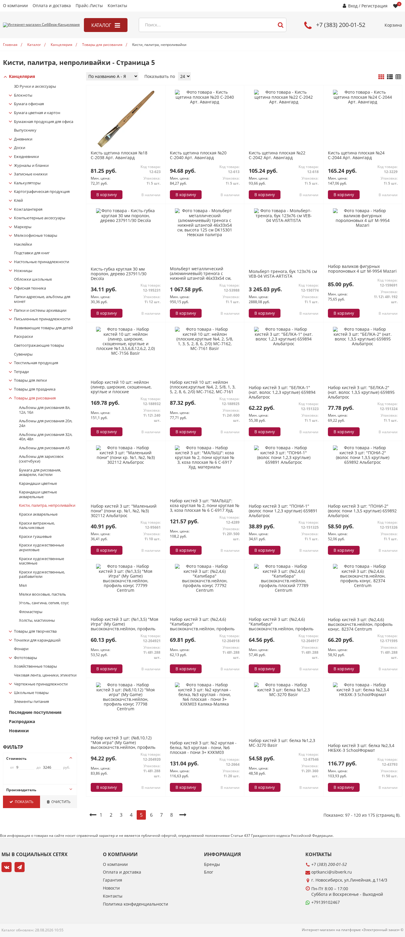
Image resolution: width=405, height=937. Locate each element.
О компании (15, 5)
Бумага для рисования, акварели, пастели (40, 472)
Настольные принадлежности (41, 262)
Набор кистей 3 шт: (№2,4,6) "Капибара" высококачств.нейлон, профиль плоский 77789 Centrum (281, 626)
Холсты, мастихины (37, 620)
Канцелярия (22, 76)
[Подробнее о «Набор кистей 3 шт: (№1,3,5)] (125, 590)
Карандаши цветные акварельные (38, 494)
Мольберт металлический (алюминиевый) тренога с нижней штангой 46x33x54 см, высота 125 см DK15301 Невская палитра (202, 278)
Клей (18, 200)
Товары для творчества (35, 631)
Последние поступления (35, 712)
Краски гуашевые (35, 536)
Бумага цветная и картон (37, 113)
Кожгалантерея (28, 209)
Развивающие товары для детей (43, 328)
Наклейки (23, 244)
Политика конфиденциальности (135, 904)
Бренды (212, 864)
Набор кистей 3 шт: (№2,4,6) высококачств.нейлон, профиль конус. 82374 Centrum (360, 624)
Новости (111, 888)
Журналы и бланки (31, 165)
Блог (208, 872)
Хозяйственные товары (35, 666)
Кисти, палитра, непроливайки (47, 505)
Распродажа (22, 721)
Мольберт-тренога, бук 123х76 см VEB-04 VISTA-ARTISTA (283, 273)
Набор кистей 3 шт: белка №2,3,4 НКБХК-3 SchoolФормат (361, 748)
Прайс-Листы (89, 5)
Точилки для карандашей (37, 640)
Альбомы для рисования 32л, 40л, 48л (45, 437)
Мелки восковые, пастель (42, 594)
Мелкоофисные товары (35, 235)
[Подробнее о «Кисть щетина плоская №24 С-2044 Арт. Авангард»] (362, 102)
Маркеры (22, 227)
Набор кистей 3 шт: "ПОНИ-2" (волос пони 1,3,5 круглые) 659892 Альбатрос (362, 511)
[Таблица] (398, 77)
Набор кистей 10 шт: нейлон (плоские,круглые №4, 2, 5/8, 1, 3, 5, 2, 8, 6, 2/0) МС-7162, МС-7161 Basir (202, 389)
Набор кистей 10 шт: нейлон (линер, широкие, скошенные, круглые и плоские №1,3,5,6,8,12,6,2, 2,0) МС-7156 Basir (121, 392)
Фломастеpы (30, 612)
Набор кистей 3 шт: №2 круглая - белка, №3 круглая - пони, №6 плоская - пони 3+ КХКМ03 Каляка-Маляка (203, 750)
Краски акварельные (38, 514)
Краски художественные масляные (41, 561)
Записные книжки (30, 174)
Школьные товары (31, 692)
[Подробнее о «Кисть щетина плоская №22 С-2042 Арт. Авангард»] (283, 102)
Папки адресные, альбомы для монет (42, 299)
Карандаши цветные (38, 483)
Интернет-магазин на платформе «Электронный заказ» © (353, 929)
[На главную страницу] (41, 25)
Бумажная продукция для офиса (43, 121)
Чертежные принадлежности (41, 684)
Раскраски (23, 336)
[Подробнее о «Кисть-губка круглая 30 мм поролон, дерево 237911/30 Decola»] (125, 220)
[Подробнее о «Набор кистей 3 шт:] (283, 343)
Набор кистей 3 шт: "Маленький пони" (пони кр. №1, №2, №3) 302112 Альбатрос (124, 511)
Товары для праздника (34, 389)
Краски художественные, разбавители (42, 574)
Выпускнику (25, 130)
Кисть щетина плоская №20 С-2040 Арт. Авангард (198, 155)
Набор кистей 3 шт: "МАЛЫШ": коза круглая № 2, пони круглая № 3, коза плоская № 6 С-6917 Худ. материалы (204, 507)
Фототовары (25, 657)
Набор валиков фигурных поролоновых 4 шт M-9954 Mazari (362, 268)
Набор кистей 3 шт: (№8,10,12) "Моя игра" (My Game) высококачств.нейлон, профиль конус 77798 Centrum (123, 744)
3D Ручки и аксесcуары (35, 86)
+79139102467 (325, 902)
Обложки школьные (33, 279)
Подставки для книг (32, 253)
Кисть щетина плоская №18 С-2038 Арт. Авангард (119, 155)
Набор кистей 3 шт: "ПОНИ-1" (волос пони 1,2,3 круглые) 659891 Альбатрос (283, 511)
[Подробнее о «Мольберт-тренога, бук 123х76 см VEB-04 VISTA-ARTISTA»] (283, 220)
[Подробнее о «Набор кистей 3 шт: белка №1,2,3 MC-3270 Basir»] (283, 694)
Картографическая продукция (42, 191)
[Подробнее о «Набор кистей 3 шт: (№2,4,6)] (204, 590)
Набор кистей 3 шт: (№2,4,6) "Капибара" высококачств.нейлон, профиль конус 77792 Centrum (202, 626)
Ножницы (23, 270)
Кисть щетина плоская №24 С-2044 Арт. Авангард (356, 155)
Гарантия (112, 880)
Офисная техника (30, 288)
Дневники (23, 139)
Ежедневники (26, 156)
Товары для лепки (30, 380)
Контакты (117, 5)
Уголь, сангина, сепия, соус (44, 603)
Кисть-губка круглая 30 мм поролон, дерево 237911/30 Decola (118, 274)
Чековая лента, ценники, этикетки (45, 675)
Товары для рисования (35, 398)
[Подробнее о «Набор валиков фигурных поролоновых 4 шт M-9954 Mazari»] (362, 225)
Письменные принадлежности (42, 319)
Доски (19, 147)
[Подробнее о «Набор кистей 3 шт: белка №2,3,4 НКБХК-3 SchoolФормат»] (362, 694)
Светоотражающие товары (39, 345)
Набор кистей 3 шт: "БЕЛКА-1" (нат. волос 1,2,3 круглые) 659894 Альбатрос (282, 392)
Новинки (19, 730)
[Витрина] (381, 77)
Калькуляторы (27, 183)
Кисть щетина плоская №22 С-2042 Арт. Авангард (277, 155)
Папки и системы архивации (40, 310)
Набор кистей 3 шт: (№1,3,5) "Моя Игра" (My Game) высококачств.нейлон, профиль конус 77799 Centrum (124, 626)
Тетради (21, 372)
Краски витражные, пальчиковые (37, 525)
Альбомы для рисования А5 (44, 448)
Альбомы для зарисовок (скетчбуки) (41, 458)
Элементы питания (31, 701)
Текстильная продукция (36, 363)
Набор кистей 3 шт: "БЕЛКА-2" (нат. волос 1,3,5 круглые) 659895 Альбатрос (361, 392)
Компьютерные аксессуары (39, 218)
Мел (23, 585)
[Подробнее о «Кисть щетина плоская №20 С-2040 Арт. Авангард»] (204, 102)
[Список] (390, 77)
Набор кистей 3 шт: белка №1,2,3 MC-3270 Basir (282, 743)
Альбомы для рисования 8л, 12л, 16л (44, 410)
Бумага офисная (29, 104)
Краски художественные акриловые (41, 547)
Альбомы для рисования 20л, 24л (45, 423)
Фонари (21, 649)
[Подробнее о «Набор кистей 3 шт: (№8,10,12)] (125, 708)
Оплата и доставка (52, 5)
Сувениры (23, 354)
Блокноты (23, 95)
